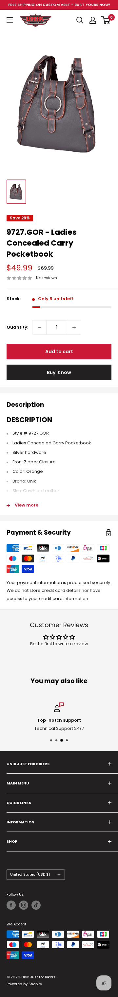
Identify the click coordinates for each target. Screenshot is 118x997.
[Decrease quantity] (39, 327)
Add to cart (59, 351)
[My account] (92, 20)
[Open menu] (10, 20)
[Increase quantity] (74, 327)
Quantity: (17, 327)
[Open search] (80, 20)
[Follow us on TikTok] (36, 905)
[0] (106, 20)
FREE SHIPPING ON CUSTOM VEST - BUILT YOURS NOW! (59, 4)
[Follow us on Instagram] (23, 905)
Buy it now (59, 372)
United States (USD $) (30, 874)
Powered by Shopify (24, 984)
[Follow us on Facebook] (11, 905)
